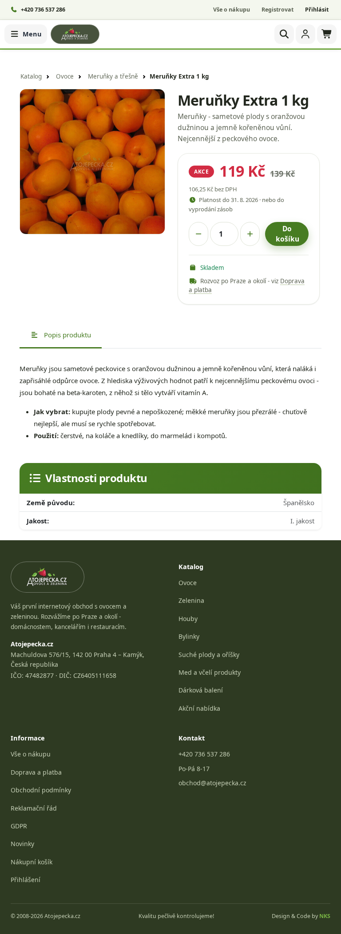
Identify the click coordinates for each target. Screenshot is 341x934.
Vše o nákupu (231, 9)
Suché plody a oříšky (208, 654)
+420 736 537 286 (204, 754)
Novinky (22, 843)
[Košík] (327, 34)
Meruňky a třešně (113, 76)
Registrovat (277, 9)
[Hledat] (284, 34)
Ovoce (65, 76)
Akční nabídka (199, 708)
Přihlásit (317, 9)
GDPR (19, 826)
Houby (188, 618)
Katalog (31, 76)
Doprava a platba (36, 772)
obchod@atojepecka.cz (212, 783)
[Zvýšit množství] (250, 234)
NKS (324, 916)
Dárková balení (200, 690)
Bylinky (188, 636)
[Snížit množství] (198, 234)
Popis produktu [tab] (66, 334)
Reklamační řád (34, 808)
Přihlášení (25, 879)
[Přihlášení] (305, 34)
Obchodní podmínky (41, 790)
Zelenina (191, 600)
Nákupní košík (31, 862)
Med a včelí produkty (209, 672)
